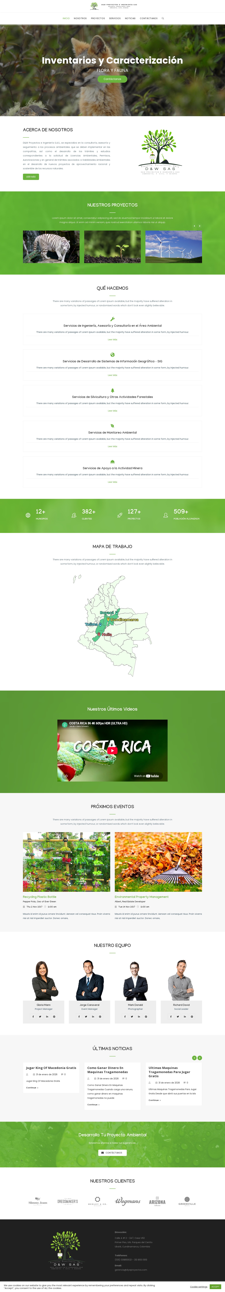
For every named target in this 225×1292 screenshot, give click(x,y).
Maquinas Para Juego (165, 1068)
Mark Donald (89, 1005)
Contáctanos (149, 18)
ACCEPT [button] (215, 1286)
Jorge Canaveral (43, 1005)
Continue (31, 1104)
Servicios (115, 18)
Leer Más (31, 176)
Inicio (66, 18)
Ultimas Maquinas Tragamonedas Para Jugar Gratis (108, 1072)
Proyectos (98, 18)
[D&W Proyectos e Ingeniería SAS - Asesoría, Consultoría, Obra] (112, 6)
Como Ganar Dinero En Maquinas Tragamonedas (46, 1070)
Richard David (135, 1005)
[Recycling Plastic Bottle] (66, 862)
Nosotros (80, 18)
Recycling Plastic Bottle (39, 897)
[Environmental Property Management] (158, 862)
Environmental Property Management (142, 897)
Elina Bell (181, 1005)
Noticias (130, 18)
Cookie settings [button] (198, 1286)
